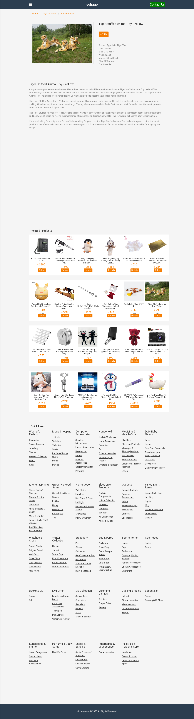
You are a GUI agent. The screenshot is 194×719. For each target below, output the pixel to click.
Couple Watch (35, 562)
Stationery (81, 537)
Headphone (81, 451)
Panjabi (79, 608)
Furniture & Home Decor (60, 598)
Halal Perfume (59, 652)
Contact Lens (35, 656)
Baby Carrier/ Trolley (155, 468)
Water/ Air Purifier (61, 619)
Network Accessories (81, 461)
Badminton (127, 551)
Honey (55, 505)
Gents (148, 547)
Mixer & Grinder (36, 516)
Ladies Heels (81, 659)
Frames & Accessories (35, 662)
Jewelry (102, 607)
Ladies (148, 543)
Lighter (148, 501)
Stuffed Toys (67, 13)
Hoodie (55, 546)
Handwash (127, 652)
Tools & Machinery (107, 437)
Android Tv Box (106, 521)
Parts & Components (105, 495)
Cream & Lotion (129, 656)
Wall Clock (34, 554)
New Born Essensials (155, 448)
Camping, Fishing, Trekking (130, 557)
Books (32, 596)
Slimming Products (131, 444)
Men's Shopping (61, 431)
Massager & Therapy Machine (130, 450)
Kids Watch (34, 571)
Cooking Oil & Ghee (154, 600)
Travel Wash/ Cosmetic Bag (105, 568)
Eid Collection (83, 590)
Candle (148, 517)
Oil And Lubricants (130, 608)
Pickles (55, 501)
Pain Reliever (128, 455)
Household (105, 431)
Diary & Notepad (83, 571)
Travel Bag (104, 547)
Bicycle (125, 612)
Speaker (103, 512)
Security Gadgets (130, 490)
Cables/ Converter (84, 467)
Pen (77, 543)
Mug (147, 505)
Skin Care (126, 440)
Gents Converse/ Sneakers (83, 654)
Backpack (103, 543)
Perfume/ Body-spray (60, 455)
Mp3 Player (127, 509)
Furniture (79, 494)
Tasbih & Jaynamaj (154, 509)
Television (103, 504)
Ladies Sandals (82, 663)
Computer (103, 508)
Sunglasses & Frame (37, 645)
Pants (55, 460)
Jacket (55, 550)
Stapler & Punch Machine (83, 565)
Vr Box (125, 501)
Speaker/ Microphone (81, 441)
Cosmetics (34, 440)
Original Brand (36, 550)
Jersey (125, 543)
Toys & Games (49, 13)
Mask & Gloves (129, 604)
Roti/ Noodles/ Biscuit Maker (36, 529)
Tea (54, 517)
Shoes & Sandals (83, 616)
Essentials (103, 445)
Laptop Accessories (84, 447)
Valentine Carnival (104, 592)
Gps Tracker (127, 518)
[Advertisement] (91, 161)
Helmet (125, 596)
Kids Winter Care (60, 558)
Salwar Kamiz (82, 596)
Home (35, 13)
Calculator (80, 551)
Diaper (148, 444)
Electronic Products (105, 486)
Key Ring (149, 497)
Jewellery (33, 448)
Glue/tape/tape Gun (85, 555)
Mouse (78, 455)
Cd (30, 600)
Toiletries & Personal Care (130, 645)
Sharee (32, 452)
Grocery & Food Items (61, 486)
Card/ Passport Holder (106, 553)
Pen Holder (80, 559)
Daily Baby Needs (151, 433)
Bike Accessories (130, 600)
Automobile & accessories (107, 645)
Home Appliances (107, 441)
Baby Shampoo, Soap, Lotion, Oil (152, 454)
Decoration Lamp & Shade (84, 508)
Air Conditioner (106, 517)
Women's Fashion (34, 433)
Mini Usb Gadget (129, 505)
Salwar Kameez (36, 444)
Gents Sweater (59, 562)
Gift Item (103, 599)
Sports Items (130, 537)
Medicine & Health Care (129, 433)
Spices (55, 497)
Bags (31, 464)
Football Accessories (132, 562)
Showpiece (80, 514)
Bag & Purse (106, 537)
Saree (78, 612)
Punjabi (55, 465)
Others (125, 471)
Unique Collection (107, 500)
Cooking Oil (57, 513)
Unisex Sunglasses (38, 652)
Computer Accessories (83, 433)
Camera (126, 514)
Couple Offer (105, 603)
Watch (32, 460)
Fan (100, 449)
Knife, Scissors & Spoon (37, 510)
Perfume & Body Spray (62, 645)
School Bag (104, 558)
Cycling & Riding (131, 590)
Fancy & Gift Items (152, 486)
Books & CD (36, 590)
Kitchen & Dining (39, 484)
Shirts (55, 449)
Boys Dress (150, 464)
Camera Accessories (128, 496)
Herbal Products (129, 459)
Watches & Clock (35, 539)
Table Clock (34, 558)
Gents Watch (35, 566)
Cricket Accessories (131, 567)
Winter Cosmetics (60, 566)
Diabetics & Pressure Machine (132, 465)
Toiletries (56, 445)
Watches (56, 441)
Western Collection (38, 456)
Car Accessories (106, 652)
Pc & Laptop (58, 615)
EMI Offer (58, 590)
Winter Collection (58, 539)
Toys (147, 440)
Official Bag (104, 562)
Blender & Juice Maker (36, 499)
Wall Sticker (81, 490)
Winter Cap (57, 554)
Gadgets (127, 484)
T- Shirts (56, 437)
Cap (124, 547)
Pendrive (79, 471)
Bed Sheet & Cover (84, 498)
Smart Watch (35, 546)
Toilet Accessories (107, 453)
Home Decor (83, 484)
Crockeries (34, 504)
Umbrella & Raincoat (108, 465)
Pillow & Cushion (83, 518)
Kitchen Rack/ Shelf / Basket (38, 522)
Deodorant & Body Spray (130, 662)
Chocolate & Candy (61, 493)
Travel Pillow (151, 513)
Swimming (127, 571)
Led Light (79, 502)
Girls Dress (150, 459)
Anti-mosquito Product (105, 459)
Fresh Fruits (57, 509)
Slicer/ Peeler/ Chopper (36, 491)
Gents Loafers (82, 668)
